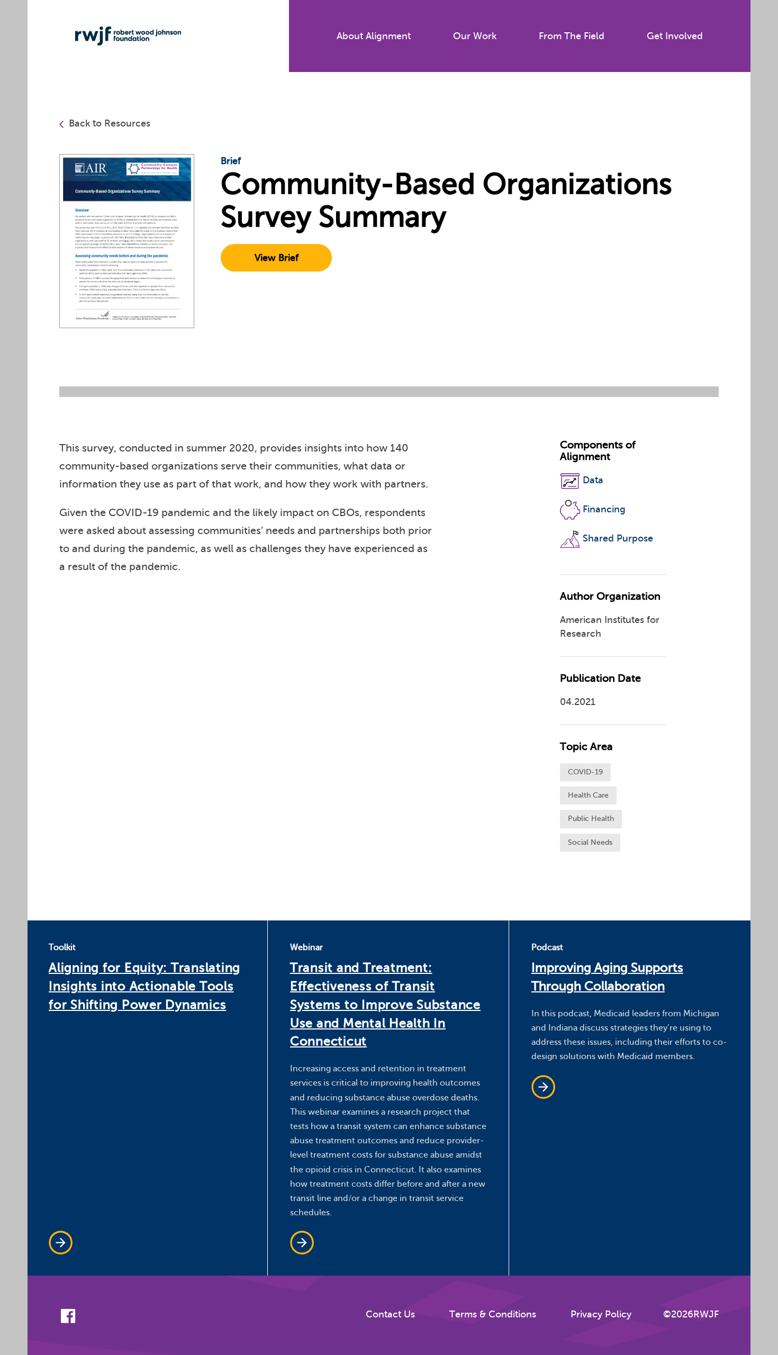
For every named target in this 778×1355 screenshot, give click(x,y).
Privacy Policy (601, 1314)
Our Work (474, 36)
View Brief (276, 257)
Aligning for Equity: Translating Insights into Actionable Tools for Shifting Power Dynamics (144, 986)
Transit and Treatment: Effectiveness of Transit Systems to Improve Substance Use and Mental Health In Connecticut (385, 1005)
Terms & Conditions (492, 1314)
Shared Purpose (618, 538)
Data (593, 480)
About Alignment (374, 36)
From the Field (571, 36)
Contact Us (390, 1314)
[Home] (120, 36)
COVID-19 (585, 772)
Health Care (588, 795)
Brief (231, 161)
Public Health (591, 819)
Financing (604, 509)
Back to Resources (109, 123)
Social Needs (590, 842)
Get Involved (675, 36)
